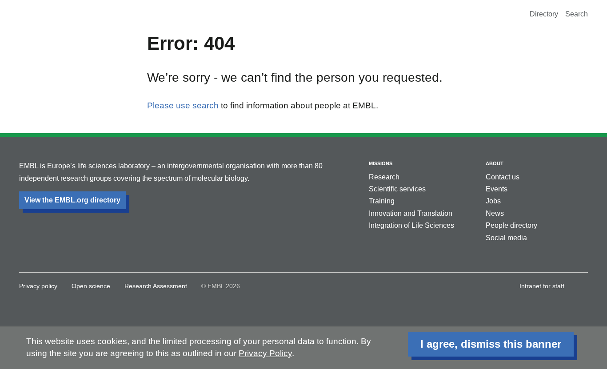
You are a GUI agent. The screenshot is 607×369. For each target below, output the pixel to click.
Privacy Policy (265, 353)
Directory (544, 14)
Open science (91, 286)
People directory (511, 225)
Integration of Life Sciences (411, 225)
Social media (506, 238)
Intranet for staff (541, 286)
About (494, 163)
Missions (380, 163)
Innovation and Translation (410, 213)
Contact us (502, 177)
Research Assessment (155, 286)
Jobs (493, 201)
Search (576, 14)
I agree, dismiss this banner (490, 344)
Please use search (183, 105)
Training (382, 201)
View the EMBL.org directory (72, 200)
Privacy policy (38, 286)
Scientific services (397, 189)
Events (496, 189)
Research (384, 177)
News (495, 213)
